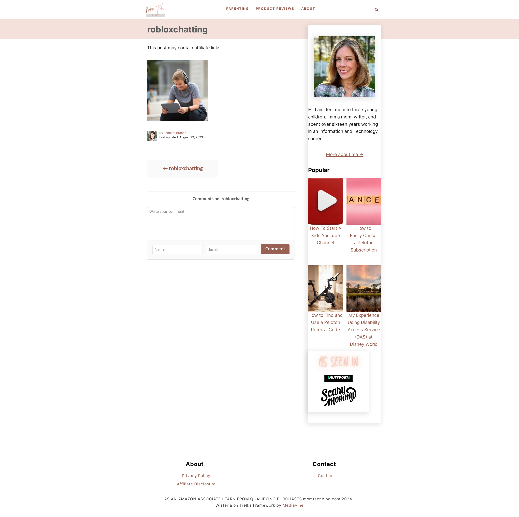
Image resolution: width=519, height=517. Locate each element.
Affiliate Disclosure (196, 484)
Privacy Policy (196, 475)
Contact (326, 475)
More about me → (345, 154)
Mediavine (293, 505)
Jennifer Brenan (175, 133)
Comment (275, 249)
